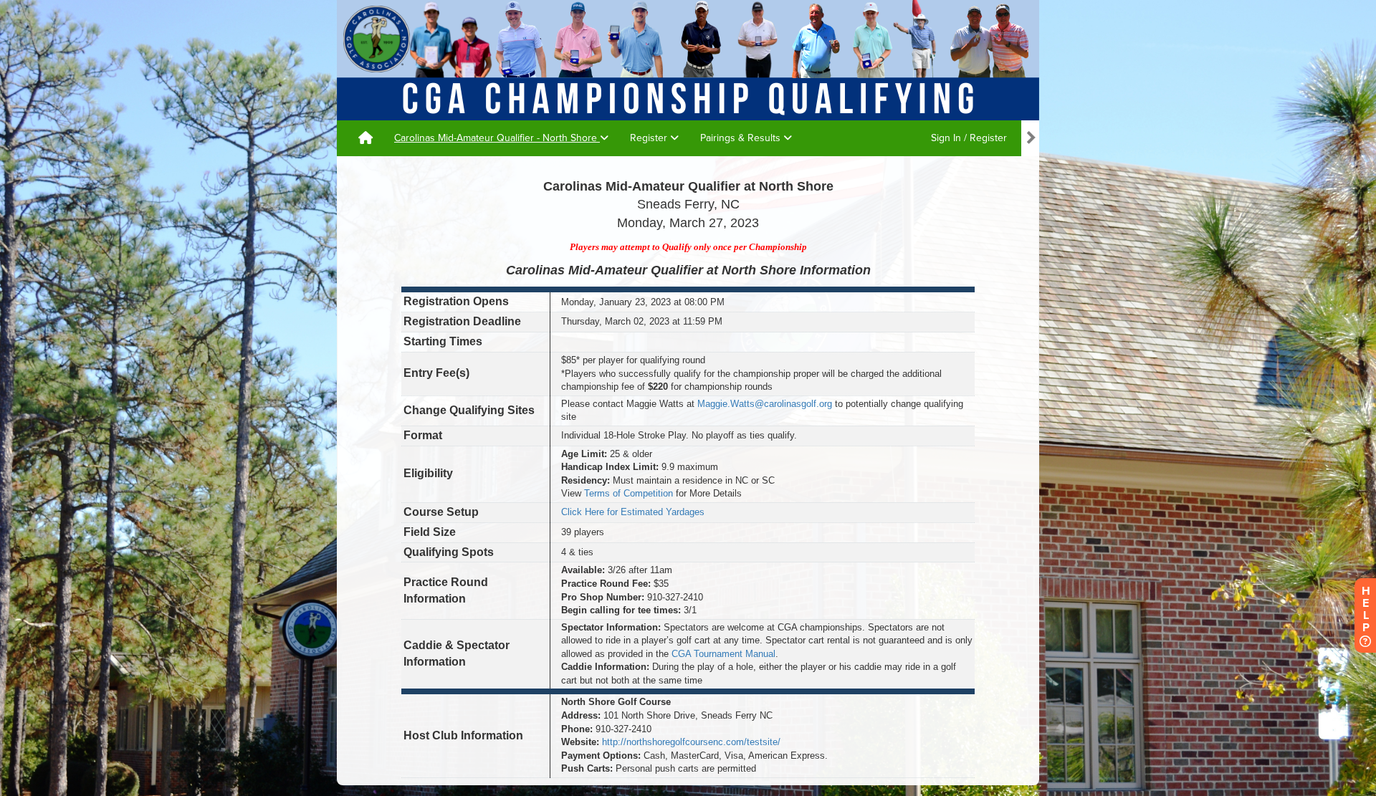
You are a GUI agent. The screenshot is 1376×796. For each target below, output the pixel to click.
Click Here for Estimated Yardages (632, 512)
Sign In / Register (969, 138)
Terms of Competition (628, 493)
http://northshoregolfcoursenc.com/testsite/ (691, 742)
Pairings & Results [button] (741, 138)
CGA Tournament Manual (723, 653)
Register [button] (650, 138)
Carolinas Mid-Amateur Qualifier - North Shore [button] (497, 138)
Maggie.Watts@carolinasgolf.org (764, 403)
